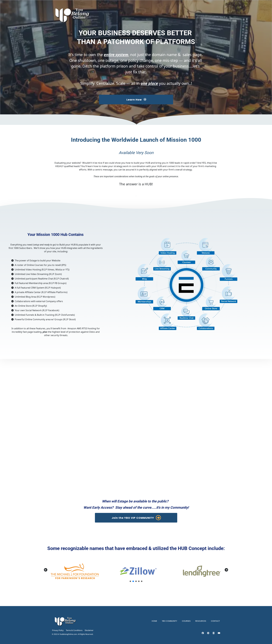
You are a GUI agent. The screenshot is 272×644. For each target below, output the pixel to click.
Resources (200, 621)
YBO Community (169, 621)
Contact (215, 621)
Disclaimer (89, 630)
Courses (186, 621)
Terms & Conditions (74, 630)
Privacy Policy (58, 630)
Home (154, 621)
